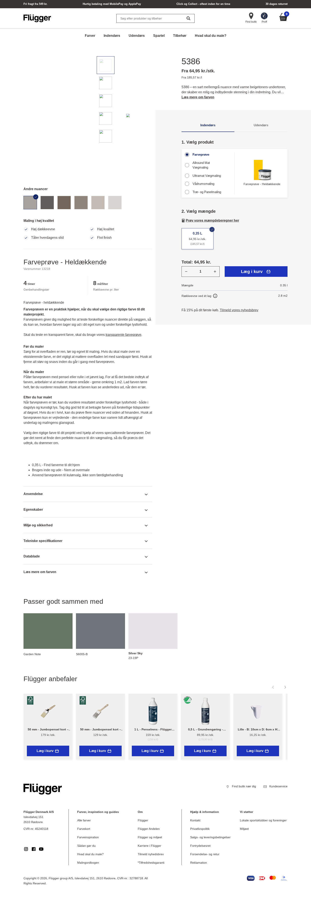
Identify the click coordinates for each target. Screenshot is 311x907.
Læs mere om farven (198, 97)
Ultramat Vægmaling (207, 175)
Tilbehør (179, 35)
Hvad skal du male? (210, 35)
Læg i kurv (252, 271)
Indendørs (112, 35)
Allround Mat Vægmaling (201, 165)
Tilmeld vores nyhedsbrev (239, 310)
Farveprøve (201, 154)
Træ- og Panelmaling (207, 192)
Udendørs (137, 35)
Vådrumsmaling (203, 183)
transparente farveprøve (123, 334)
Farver (90, 35)
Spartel (159, 35)
